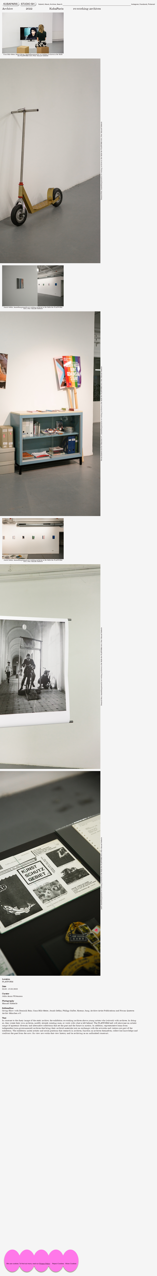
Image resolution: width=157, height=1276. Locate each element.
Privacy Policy (44, 1264)
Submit (41, 4)
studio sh (27, 4)
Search (59, 4)
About (47, 4)
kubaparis (10, 4)
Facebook (143, 4)
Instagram (135, 4)
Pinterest (151, 4)
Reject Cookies (58, 1264)
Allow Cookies (70, 1264)
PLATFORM (7, 982)
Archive (53, 4)
